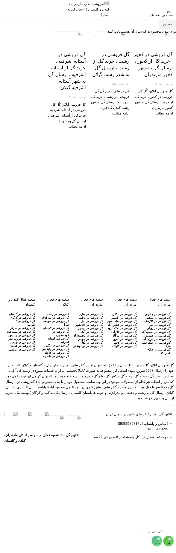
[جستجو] (3, 9)
